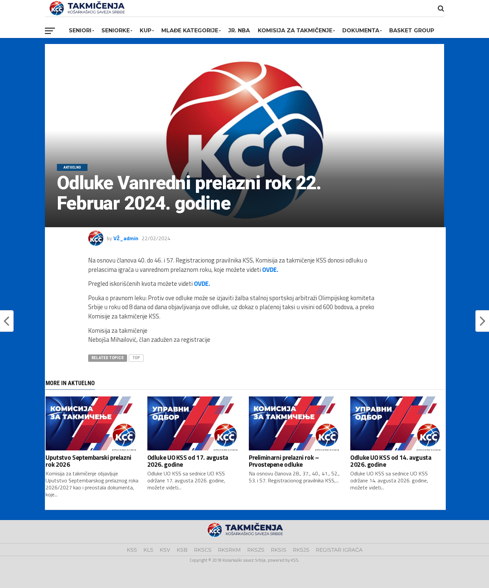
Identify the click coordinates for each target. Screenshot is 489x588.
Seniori (80, 30)
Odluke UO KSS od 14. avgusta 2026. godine (390, 460)
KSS (132, 550)
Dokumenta (360, 30)
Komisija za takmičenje (295, 30)
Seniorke (115, 30)
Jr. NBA (239, 30)
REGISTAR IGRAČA (339, 550)
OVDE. (270, 269)
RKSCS (203, 550)
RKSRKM (229, 550)
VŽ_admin (125, 238)
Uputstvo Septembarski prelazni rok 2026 (88, 460)
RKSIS (278, 550)
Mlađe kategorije (189, 30)
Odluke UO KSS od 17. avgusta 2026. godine (187, 460)
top (136, 357)
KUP (145, 30)
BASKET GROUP (411, 30)
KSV (165, 550)
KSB (182, 550)
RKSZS (255, 550)
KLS (148, 550)
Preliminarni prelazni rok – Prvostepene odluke (284, 460)
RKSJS (301, 550)
